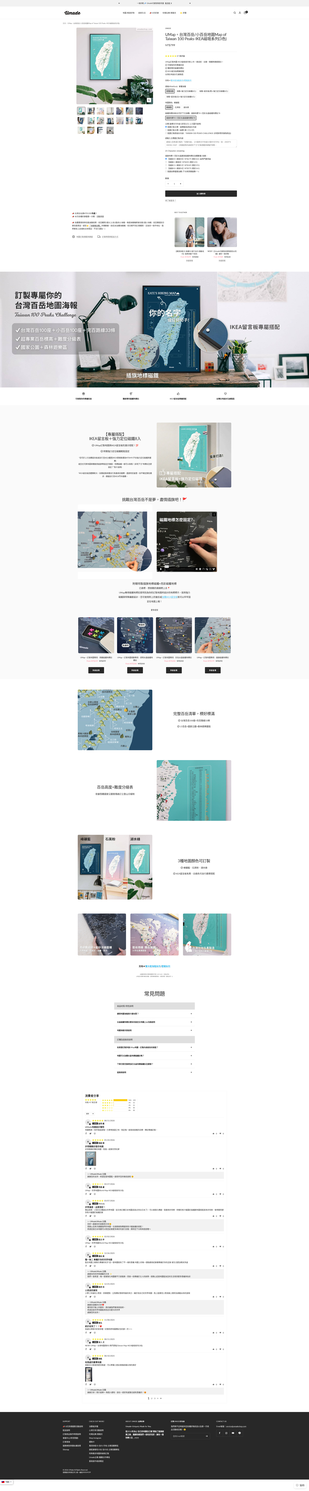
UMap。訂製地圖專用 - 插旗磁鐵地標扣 (213, 657)
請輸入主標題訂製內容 (174, 138)
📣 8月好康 (154, 13)
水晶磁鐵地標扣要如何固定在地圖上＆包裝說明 (136, 1022)
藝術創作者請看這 (96, 1461)
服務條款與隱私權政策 (72, 1446)
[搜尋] (235, 13)
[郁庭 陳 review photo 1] (90, 1158)
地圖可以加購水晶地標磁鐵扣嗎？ (130, 1056)
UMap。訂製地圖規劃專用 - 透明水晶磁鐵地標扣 (135, 658)
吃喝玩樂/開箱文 (169, 13)
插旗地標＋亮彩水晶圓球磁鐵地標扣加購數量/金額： (186, 156)
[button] (171, 56)
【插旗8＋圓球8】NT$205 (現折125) (182, 162)
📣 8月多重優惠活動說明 (73, 1426)
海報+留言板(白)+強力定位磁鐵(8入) (180, 97)
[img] (98, 1120)
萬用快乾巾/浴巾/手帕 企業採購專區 (103, 1446)
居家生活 (142, 13)
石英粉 (177, 107)
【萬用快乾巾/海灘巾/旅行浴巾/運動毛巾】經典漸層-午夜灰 (189, 252)
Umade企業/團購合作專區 (99, 1457)
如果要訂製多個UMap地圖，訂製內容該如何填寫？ (137, 1047)
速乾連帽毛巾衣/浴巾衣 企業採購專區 (104, 1449)
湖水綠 (186, 107)
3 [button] (154, 1398)
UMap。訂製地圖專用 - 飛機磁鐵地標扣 (96, 657)
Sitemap (66, 1449)
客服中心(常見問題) (70, 1438)
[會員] (240, 13)
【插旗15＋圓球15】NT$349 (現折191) (183, 165)
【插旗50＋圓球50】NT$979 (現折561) (183, 168)
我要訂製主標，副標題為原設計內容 (181, 127)
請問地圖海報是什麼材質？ (128, 1014)
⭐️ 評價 (183, 13)
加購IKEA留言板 (170, 597)
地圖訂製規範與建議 (84, 237)
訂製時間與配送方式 (110, 237)
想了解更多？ (170, 200)
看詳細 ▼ (169, 3)
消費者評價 (93, 1426)
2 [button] (151, 1398)
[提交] (207, 1436)
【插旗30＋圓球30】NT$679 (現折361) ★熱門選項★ (189, 159)
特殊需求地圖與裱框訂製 (99, 1453)
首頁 (64, 23)
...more (145, 1434)
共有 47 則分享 (91, 1102)
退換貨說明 (121, 1072)
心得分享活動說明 (96, 1430)
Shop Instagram (95, 1438)
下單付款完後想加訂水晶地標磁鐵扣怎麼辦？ (135, 1064)
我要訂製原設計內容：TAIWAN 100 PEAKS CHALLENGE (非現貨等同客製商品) (199, 133)
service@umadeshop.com (236, 1426)
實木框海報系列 (177, 80)
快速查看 (189, 260)
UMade (168, 28)
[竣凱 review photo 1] (88, 1374)
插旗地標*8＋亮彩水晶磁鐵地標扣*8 (180, 118)
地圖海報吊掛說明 (124, 1030)
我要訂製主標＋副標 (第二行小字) (180, 130)
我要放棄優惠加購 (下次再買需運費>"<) (183, 171)
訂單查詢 (66, 1442)
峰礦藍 (169, 107)
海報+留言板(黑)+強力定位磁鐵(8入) (213, 91)
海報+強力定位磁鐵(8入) (186, 91)
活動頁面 (100, 216)
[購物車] (245, 13)
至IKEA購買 (107, 458)
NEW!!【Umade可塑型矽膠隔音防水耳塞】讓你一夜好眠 (222, 252)
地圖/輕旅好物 (128, 13)
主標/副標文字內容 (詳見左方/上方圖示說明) (183, 124)
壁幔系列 (187, 80)
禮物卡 (92, 1442)
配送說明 (66, 1430)
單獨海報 (170, 91)
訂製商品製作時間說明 (72, 1434)
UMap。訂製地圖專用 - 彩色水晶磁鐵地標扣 (174, 657)
